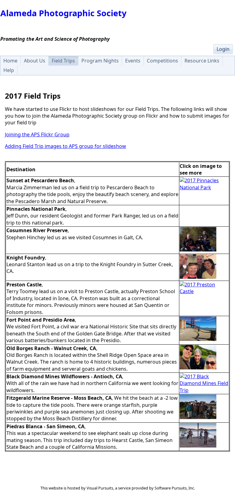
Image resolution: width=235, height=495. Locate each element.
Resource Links (202, 60)
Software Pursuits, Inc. (175, 488)
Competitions (162, 60)
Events (132, 60)
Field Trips (63, 60)
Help (8, 70)
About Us (34, 60)
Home (10, 60)
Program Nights (100, 60)
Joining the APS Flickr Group (37, 134)
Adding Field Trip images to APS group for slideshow (65, 146)
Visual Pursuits (100, 488)
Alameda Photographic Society (63, 13)
